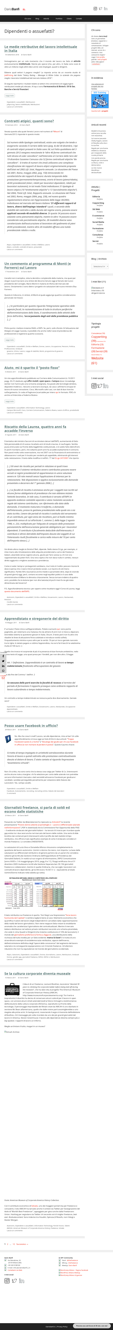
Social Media (98, 222)
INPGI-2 (47, 957)
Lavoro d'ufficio (63, 410)
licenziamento (20, 791)
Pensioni (65, 346)
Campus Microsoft (14, 410)
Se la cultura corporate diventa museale (37, 973)
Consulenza (97, 234)
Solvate (34, 1206)
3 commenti (11, 793)
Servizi (95, 241)
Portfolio (59, 18)
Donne (41, 346)
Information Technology (35, 408)
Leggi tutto (10, 96)
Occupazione (56, 346)
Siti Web (96, 209)
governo (10, 351)
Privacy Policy (62, 1326)
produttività (74, 410)
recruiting (30, 791)
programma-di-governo (54, 351)
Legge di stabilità (32, 351)
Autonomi (10, 597)
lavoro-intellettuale (22, 104)
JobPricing (8, 75)
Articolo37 (56, 822)
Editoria (96, 196)
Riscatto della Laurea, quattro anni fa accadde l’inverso (35, 428)
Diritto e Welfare (37, 245)
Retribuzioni (30, 102)
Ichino (16, 351)
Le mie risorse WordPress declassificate (96, 170)
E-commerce (98, 215)
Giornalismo (50, 955)
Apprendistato (12, 709)
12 (14, 1244)
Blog (37, 18)
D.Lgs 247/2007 (62, 458)
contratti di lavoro (26, 247)
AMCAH (9, 1228)
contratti (15, 247)
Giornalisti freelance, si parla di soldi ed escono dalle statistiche (37, 809)
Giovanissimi (52, 597)
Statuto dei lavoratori (56, 791)
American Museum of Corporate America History (31, 1228)
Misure (57, 131)
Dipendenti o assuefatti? (16, 102)
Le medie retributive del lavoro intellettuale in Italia (40, 48)
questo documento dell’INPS (16, 591)
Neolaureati (68, 597)
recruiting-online (41, 791)
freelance (54, 1228)
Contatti (79, 18)
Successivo (22, 1244)
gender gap (17, 957)
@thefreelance (72, 1260)
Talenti (67, 1226)
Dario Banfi (73, 1265)
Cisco (23, 410)
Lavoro (47, 245)
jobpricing (11, 104)
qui (57, 392)
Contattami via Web (14, 1270)
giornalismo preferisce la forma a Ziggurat (32, 934)
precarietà (38, 247)
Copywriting (98, 203)
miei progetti (102, 59)
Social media (96, 355)
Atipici (9, 245)
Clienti (69, 18)
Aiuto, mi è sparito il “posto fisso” (32, 367)
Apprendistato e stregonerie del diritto (36, 618)
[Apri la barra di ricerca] (87, 18)
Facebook (10, 791)
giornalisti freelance (29, 957)
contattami (96, 64)
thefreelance (73, 1263)
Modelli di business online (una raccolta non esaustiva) (98, 133)
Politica (72, 346)
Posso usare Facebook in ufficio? (31, 725)
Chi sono (27, 18)
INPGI (40, 957)
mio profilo (101, 57)
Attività (46, 18)
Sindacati (19, 349)
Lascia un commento (15, 107)
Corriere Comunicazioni (35, 410)
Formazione (98, 228)
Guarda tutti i (99, 111)
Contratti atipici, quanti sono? (29, 121)
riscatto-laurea (12, 602)
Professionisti (9, 349)
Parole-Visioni (58, 1226)
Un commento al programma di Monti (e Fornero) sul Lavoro (37, 265)
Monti (42, 351)
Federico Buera (50, 410)
